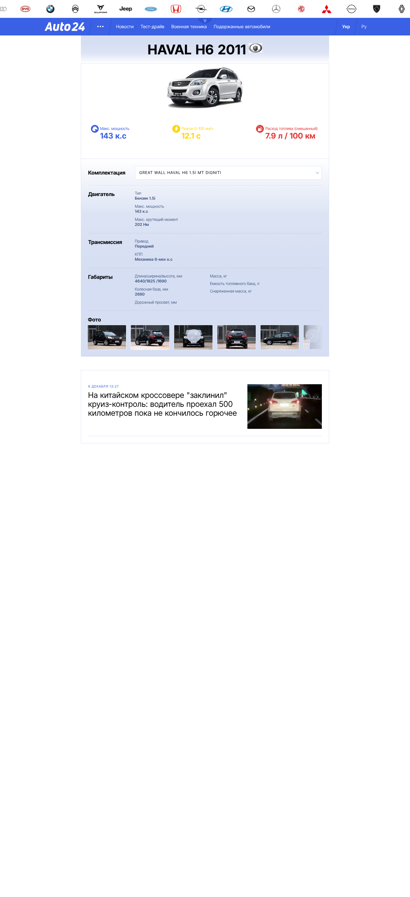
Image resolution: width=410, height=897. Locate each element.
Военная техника (189, 26)
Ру (364, 26)
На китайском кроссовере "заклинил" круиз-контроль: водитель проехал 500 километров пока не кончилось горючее (162, 404)
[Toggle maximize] (194, 335)
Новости (125, 26)
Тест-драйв (152, 26)
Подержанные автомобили (242, 26)
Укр (346, 26)
